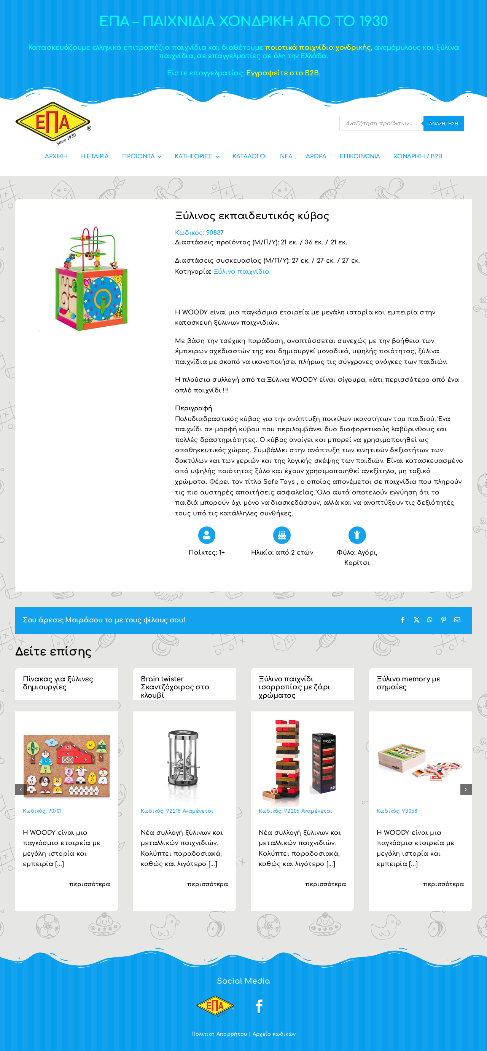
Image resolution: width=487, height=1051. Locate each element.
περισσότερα (89, 884)
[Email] (457, 620)
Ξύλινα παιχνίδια (241, 271)
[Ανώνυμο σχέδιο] (302, 722)
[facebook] (259, 1006)
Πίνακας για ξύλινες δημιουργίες (58, 683)
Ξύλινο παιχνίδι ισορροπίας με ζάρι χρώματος (294, 687)
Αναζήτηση (443, 123)
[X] (416, 620)
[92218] (184, 722)
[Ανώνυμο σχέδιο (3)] (420, 722)
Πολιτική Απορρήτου (219, 1034)
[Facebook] (403, 620)
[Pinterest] (443, 620)
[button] (21, 789)
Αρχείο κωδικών (274, 1034)
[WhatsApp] (429, 620)
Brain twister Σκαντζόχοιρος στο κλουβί (175, 687)
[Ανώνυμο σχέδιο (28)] (66, 722)
